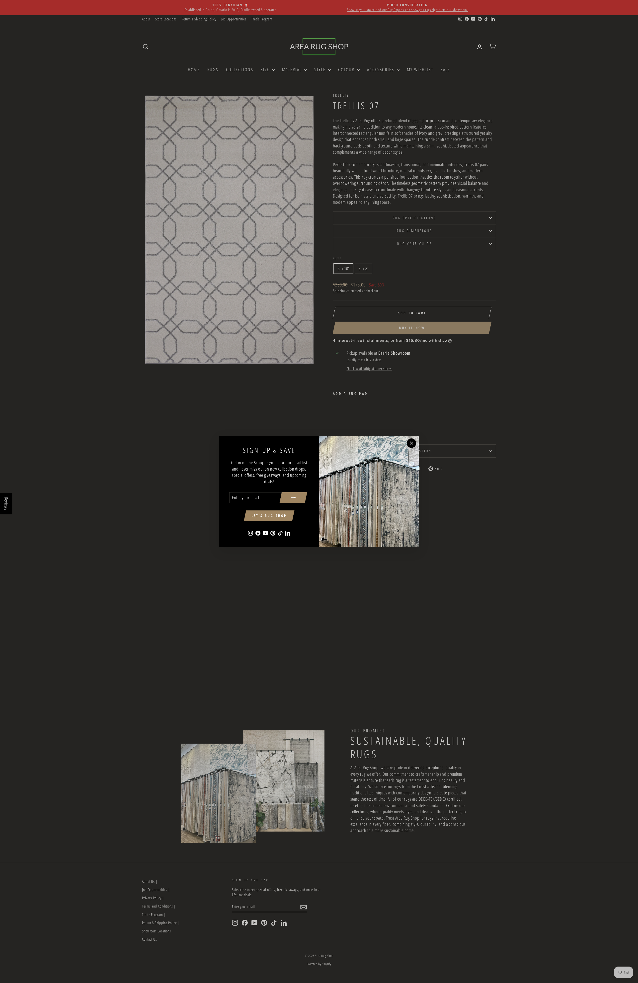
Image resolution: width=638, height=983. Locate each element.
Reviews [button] (6, 503)
